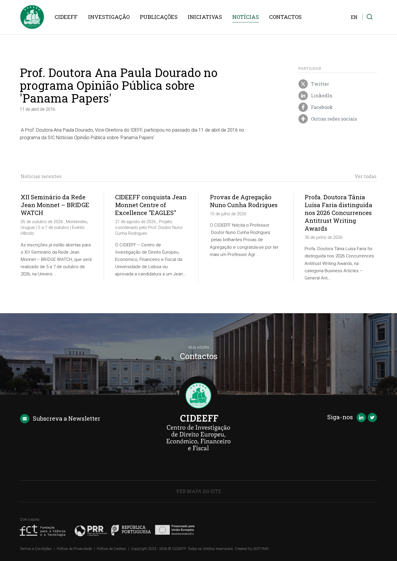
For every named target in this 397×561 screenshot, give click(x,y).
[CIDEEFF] (32, 17)
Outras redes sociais (333, 119)
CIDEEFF (66, 16)
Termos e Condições (36, 548)
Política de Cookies (111, 548)
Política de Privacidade (74, 548)
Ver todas (365, 176)
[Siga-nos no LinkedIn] (361, 418)
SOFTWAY (261, 548)
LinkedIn (321, 96)
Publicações (159, 16)
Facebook (321, 107)
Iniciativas (205, 16)
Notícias (245, 16)
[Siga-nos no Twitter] (372, 418)
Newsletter (66, 418)
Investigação (109, 16)
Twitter (319, 84)
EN (354, 17)
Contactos (285, 16)
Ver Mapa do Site (198, 491)
